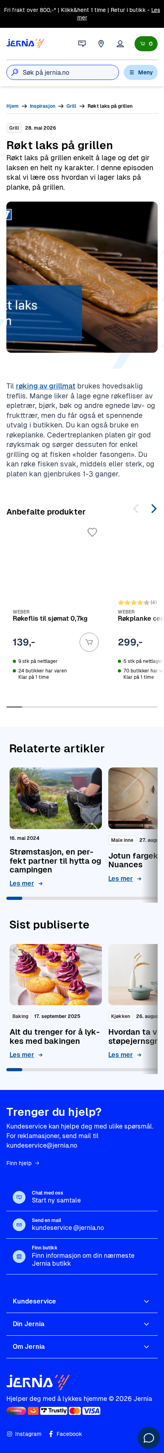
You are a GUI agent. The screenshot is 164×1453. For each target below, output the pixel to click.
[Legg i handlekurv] (89, 642)
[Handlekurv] (146, 43)
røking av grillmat (45, 386)
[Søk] (15, 72)
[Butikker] (101, 43)
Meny (145, 72)
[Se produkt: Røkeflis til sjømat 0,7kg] (55, 609)
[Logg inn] (120, 43)
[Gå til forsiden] (25, 44)
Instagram (28, 1434)
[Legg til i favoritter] (92, 532)
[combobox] (71, 72)
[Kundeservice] (82, 43)
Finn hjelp (18, 1163)
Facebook (69, 1434)
